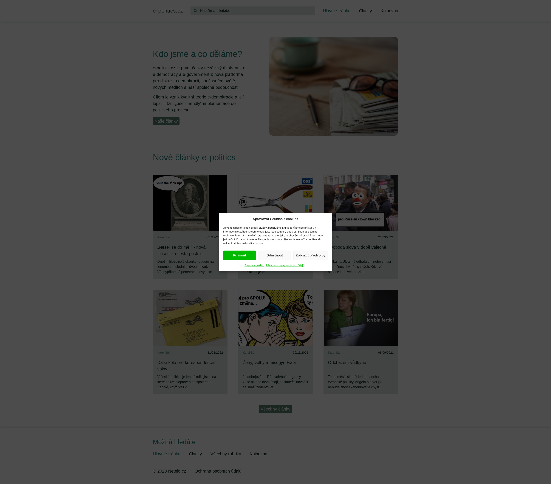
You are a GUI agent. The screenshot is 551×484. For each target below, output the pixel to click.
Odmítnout (274, 255)
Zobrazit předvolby (310, 255)
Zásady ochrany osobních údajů (285, 265)
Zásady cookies (254, 265)
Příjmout (239, 255)
